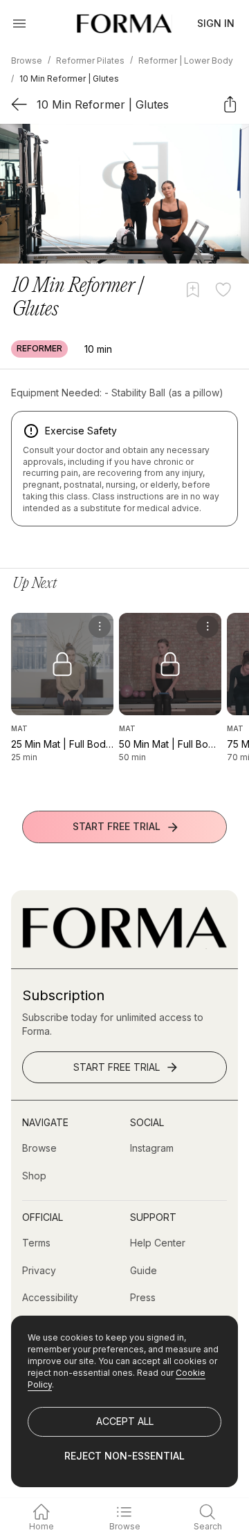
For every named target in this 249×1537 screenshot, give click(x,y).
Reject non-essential (124, 1456)
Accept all (125, 1421)
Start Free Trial (116, 826)
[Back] (19, 104)
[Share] (230, 104)
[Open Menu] (19, 23)
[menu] (99, 627)
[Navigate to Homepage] (124, 23)
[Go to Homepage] (124, 945)
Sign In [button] (215, 23)
